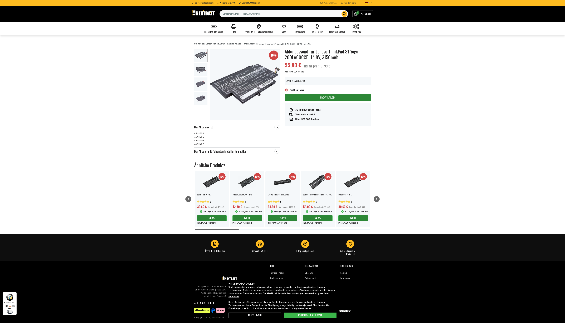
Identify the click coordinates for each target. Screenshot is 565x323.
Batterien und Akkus (215, 44)
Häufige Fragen (277, 273)
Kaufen (212, 218)
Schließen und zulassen (310, 315)
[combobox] (284, 13)
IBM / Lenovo (249, 44)
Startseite (199, 44)
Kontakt (343, 273)
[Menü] (15, 294)
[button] (366, 3)
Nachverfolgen (327, 97)
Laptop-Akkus (234, 44)
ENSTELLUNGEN (255, 315)
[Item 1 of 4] (245, 84)
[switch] (10, 312)
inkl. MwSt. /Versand (294, 72)
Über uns (309, 273)
